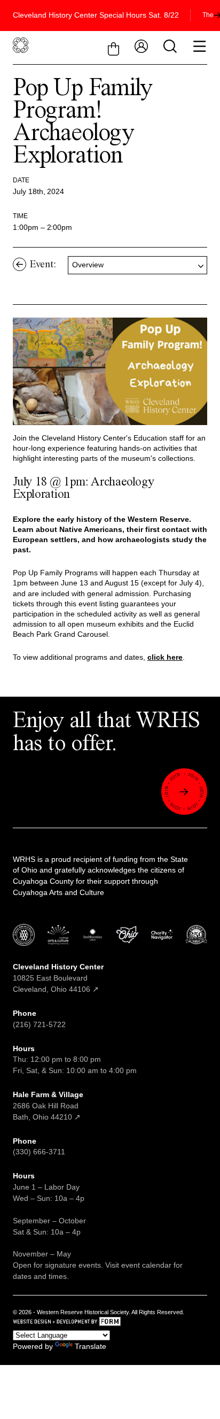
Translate (90, 1346)
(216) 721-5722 (39, 1024)
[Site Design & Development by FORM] (110, 1323)
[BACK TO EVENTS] (19, 264)
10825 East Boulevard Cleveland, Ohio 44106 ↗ (58, 977)
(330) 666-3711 (39, 1151)
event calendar (146, 1265)
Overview (88, 264)
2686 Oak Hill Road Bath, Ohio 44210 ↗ (48, 1105)
